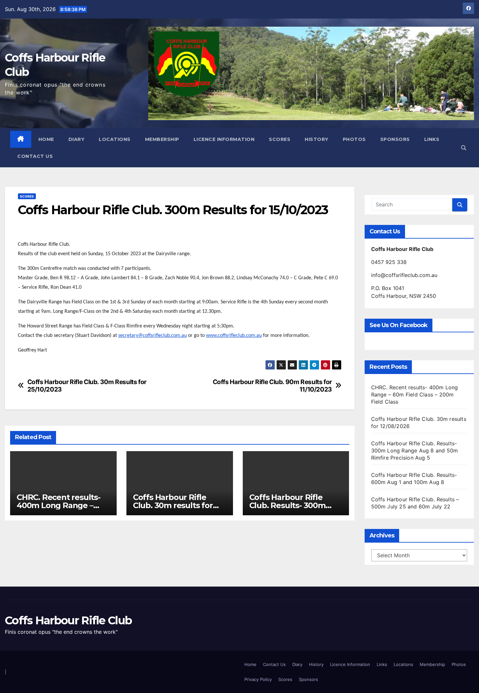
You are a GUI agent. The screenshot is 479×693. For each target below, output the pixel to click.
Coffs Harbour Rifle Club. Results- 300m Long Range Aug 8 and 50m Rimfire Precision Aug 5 (414, 450)
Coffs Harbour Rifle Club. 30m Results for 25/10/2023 (87, 385)
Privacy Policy (258, 679)
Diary (76, 139)
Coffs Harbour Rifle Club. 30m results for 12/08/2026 (173, 505)
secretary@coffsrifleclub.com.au (152, 335)
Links (432, 139)
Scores (279, 139)
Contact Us (35, 156)
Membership (162, 139)
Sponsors (395, 139)
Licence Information (224, 139)
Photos (354, 139)
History (316, 139)
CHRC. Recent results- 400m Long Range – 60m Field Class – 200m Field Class (414, 394)
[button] (463, 148)
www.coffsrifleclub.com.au (234, 335)
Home (46, 139)
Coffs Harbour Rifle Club (68, 620)
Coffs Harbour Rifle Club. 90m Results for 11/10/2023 (272, 385)
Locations (115, 139)
